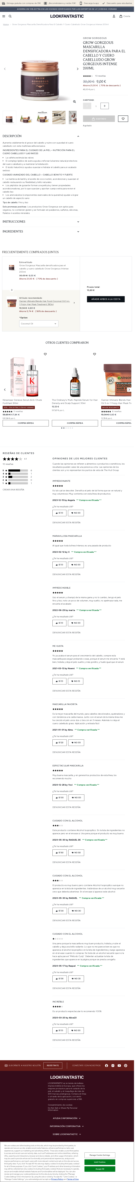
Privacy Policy (57, 1179)
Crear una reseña (13, 489)
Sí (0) (61, 797)
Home (6, 24)
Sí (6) (61, 852)
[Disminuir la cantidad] (87, 106)
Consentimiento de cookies (60, 1105)
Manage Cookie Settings (100, 1155)
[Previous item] (5, 390)
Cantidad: (88, 100)
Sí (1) (61, 513)
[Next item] (129, 390)
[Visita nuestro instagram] (113, 1065)
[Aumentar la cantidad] (105, 106)
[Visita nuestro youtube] (119, 1065)
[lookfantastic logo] (67, 16)
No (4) (78, 911)
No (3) (77, 979)
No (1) (77, 681)
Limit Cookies (99, 1162)
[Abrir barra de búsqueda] (10, 16)
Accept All (100, 1169)
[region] (67, 1162)
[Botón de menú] (3, 16)
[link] (114, 16)
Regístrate (53, 1065)
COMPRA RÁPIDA (26, 423)
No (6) (78, 852)
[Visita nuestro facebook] (106, 1065)
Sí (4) (61, 911)
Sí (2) (61, 742)
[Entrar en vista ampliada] (74, 101)
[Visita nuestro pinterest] (125, 1065)
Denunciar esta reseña (66, 522)
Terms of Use (73, 1179)
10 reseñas (100, 76)
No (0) (77, 513)
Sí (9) (61, 979)
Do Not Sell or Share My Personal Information (62, 1109)
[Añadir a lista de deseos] (123, 118)
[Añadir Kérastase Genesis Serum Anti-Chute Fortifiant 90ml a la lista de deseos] (45, 354)
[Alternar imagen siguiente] (78, 69)
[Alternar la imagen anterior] (5, 69)
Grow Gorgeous (95, 38)
